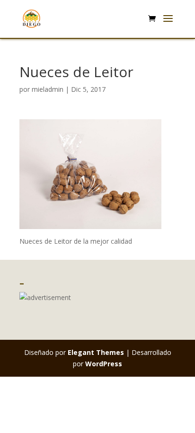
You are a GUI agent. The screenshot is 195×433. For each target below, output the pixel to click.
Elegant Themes (96, 352)
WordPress (103, 363)
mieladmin (47, 89)
